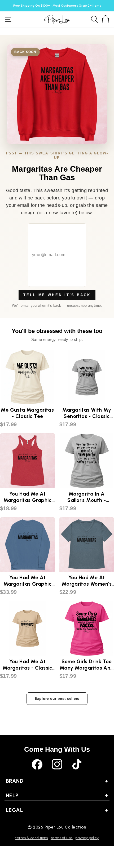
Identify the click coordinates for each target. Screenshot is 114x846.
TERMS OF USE (62, 838)
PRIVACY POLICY (87, 838)
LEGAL (57, 810)
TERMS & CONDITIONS (31, 838)
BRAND (57, 781)
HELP (57, 795)
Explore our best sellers (57, 698)
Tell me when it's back (57, 295)
